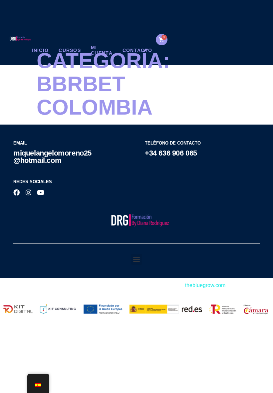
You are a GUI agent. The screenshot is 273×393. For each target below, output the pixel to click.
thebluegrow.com (205, 285)
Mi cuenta (102, 50)
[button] (136, 259)
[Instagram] (28, 192)
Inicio (40, 50)
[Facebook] (16, 192)
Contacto (137, 50)
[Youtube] (40, 192)
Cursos (70, 50)
